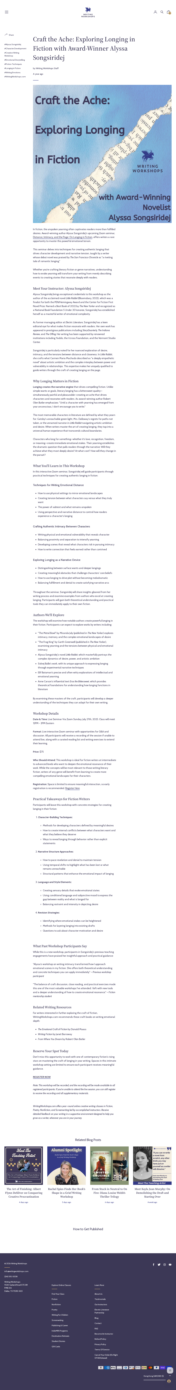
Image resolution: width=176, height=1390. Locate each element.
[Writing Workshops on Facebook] (153, 1264)
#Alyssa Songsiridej (12, 44)
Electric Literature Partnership (102, 1311)
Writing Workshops (19, 1263)
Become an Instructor (104, 1334)
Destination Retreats (60, 1336)
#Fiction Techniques (13, 64)
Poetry (54, 1309)
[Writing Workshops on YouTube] (170, 1264)
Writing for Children (60, 1315)
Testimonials (100, 1299)
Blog (96, 1318)
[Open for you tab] (169, 1381)
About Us (98, 1294)
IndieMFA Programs (60, 1331)
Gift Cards (56, 1346)
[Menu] (6, 12)
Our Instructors (101, 1304)
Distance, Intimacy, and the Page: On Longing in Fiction (62, 237)
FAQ (96, 1328)
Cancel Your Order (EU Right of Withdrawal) (106, 1356)
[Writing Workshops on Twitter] (159, 1264)
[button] (169, 12)
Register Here (72, 788)
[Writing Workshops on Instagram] (164, 1264)
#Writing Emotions (12, 72)
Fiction (54, 1299)
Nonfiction (56, 1304)
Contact (98, 1323)
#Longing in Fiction (12, 68)
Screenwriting (57, 1320)
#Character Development (15, 48)
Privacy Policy (100, 1344)
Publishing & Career (60, 1325)
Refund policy (100, 1339)
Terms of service (102, 1349)
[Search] (162, 12)
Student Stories (58, 1341)
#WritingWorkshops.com (15, 76)
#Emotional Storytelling (14, 60)
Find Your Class (58, 1294)
